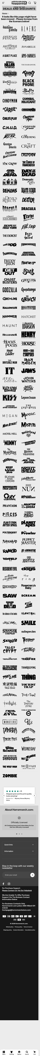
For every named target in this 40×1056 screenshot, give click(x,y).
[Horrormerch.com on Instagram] (9, 884)
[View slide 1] (16, 834)
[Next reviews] (34, 795)
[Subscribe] (32, 875)
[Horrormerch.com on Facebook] (3, 884)
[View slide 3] (21, 834)
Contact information (18, 930)
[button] (19, 795)
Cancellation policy (30, 930)
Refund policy (9, 927)
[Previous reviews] (4, 795)
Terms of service (28, 927)
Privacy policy (18, 927)
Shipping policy (7, 930)
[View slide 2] (19, 834)
